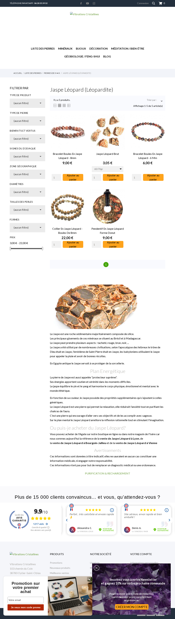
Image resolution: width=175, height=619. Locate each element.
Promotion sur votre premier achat (26, 587)
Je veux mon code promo (26, 607)
